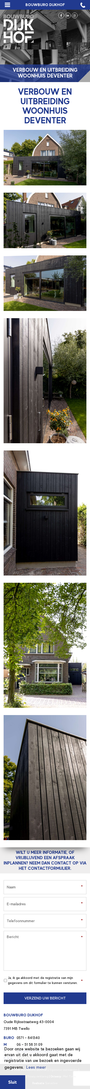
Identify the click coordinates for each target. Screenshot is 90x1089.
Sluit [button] (12, 1082)
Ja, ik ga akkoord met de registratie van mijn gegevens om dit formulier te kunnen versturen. (43, 980)
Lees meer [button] (36, 1067)
